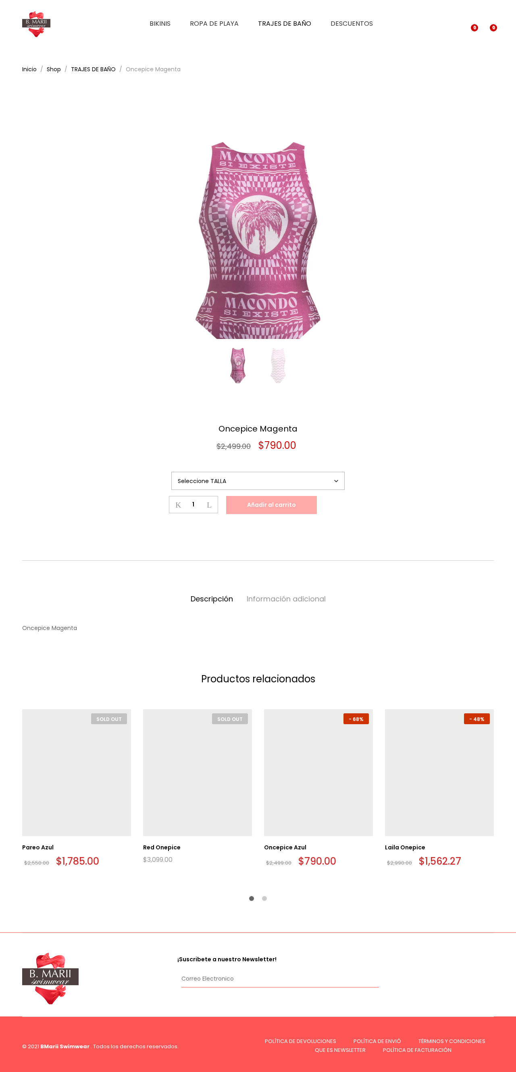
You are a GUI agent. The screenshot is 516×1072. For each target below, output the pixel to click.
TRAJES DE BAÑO (284, 24)
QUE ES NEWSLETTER (340, 1050)
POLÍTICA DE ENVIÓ (377, 1041)
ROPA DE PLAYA (214, 24)
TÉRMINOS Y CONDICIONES (451, 1041)
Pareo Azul (38, 847)
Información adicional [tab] (286, 599)
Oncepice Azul (285, 847)
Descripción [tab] (212, 599)
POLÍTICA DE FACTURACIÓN (417, 1050)
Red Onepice (162, 847)
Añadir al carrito (271, 505)
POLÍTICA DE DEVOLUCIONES (300, 1041)
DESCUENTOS (352, 24)
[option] (258, 218)
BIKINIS (160, 24)
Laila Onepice (405, 847)
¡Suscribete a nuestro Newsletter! (227, 959)
